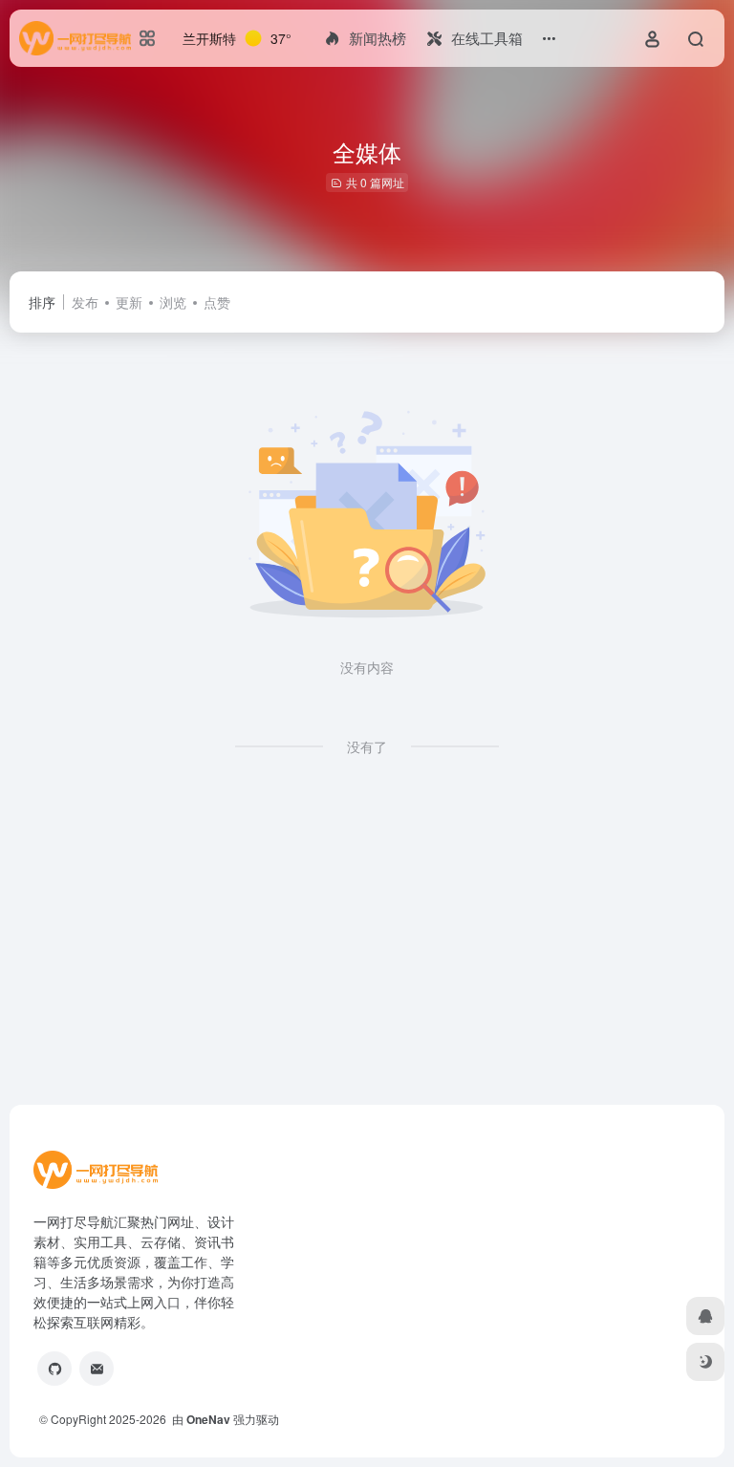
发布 (85, 302)
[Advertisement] (367, 946)
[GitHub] (54, 1368)
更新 (129, 302)
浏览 (173, 302)
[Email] (96, 1368)
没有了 (367, 746)
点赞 (217, 302)
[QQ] (705, 1316)
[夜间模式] (705, 1362)
